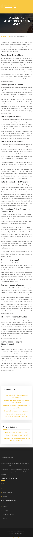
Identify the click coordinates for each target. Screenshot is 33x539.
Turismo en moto (6, 36)
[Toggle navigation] (31, 6)
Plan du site (16, 538)
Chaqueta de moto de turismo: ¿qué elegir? (16, 411)
